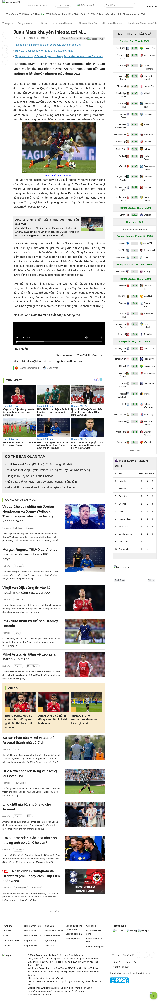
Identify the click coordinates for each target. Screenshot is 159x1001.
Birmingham (21, 887)
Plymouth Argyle (121, 178)
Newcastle (19, 783)
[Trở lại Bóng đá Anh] (5, 62)
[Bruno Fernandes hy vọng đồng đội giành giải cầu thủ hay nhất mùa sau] (20, 702)
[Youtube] (152, 955)
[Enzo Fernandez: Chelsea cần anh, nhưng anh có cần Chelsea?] (85, 848)
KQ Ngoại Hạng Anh (88, 23)
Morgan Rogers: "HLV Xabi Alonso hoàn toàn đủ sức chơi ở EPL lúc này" (29, 554)
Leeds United (147, 199)
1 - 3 (135, 359)
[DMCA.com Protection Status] (119, 982)
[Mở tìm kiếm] (133, 5)
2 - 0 (135, 296)
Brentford (36, 887)
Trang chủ (7, 925)
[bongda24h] (4, 14)
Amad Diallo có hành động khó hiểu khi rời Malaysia (52, 719)
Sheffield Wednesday (120, 126)
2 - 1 (134, 250)
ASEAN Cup (23, 14)
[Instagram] (145, 955)
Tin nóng (11, 14)
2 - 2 (134, 257)
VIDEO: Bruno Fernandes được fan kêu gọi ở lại (84, 719)
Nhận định (116, 14)
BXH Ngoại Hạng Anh (112, 23)
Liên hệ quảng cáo (95, 946)
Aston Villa (148, 243)
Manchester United (29, 368)
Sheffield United (148, 77)
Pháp (76, 14)
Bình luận (104, 14)
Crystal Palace (147, 305)
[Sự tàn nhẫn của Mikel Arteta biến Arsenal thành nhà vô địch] (85, 747)
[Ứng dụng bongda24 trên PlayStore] (132, 930)
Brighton (121, 243)
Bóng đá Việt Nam (32, 925)
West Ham (148, 134)
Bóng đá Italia (30, 945)
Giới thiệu (91, 925)
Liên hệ (116, 962)
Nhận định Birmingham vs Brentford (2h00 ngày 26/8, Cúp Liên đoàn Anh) (31, 876)
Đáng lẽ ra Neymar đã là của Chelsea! (30, 476)
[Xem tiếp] (134, 556)
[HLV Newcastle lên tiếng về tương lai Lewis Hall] (85, 781)
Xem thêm (54, 911)
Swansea (122, 421)
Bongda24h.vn (143, 973)
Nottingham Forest (121, 199)
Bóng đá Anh (29, 930)
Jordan (31, 528)
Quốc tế (84, 14)
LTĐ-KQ (94, 14)
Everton (122, 303)
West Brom (120, 271)
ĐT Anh (45, 23)
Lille (29, 816)
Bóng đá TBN (30, 940)
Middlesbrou (149, 55)
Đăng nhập (151, 6)
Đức (70, 14)
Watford (122, 166)
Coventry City (148, 178)
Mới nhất (64, 5)
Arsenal (18, 666)
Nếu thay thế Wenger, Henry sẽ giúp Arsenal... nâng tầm (42, 481)
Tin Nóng (6, 930)
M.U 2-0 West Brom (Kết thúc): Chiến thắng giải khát (39, 464)
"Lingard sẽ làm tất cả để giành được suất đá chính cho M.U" (48, 44)
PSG (17, 633)
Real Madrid (32, 666)
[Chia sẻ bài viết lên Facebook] (5, 34)
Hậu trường (50, 940)
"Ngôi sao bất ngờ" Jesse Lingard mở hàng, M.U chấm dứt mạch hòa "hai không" (59, 56)
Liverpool (19, 599)
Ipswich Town (122, 115)
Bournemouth (149, 250)
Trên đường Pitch (89, 5)
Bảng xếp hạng (72, 938)
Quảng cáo (131, 962)
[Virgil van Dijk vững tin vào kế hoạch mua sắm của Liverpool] (85, 597)
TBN (48, 14)
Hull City (147, 149)
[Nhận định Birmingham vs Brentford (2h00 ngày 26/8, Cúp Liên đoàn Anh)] (85, 881)
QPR (123, 404)
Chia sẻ (151, 580)
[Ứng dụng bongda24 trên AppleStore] (143, 930)
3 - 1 (134, 271)
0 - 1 (135, 324)
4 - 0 (134, 243)
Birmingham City (120, 189)
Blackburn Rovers (121, 77)
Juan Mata (52, 368)
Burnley (146, 271)
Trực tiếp (6, 945)
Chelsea (18, 528)
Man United (149, 296)
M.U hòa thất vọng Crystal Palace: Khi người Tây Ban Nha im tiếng (48, 470)
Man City (121, 250)
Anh (43, 14)
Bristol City (149, 348)
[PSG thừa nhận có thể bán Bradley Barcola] (85, 631)
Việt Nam (35, 14)
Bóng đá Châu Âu (32, 935)
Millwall (147, 93)
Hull (121, 511)
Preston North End (121, 395)
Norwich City (149, 48)
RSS (112, 955)
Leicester (148, 114)
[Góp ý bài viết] (5, 55)
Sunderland (149, 313)
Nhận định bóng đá (53, 930)
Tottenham (148, 334)
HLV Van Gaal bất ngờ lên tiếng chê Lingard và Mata (44, 50)
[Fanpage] (138, 955)
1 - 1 (135, 442)
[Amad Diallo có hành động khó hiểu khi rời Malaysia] (53, 702)
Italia (64, 14)
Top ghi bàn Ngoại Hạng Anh (142, 23)
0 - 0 (135, 404)
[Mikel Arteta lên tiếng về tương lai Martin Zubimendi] (85, 664)
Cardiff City (121, 48)
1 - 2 (135, 432)
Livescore (49, 945)
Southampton (120, 134)
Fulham (122, 215)
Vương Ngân (64, 355)
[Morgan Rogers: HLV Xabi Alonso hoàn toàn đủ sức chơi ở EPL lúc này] (85, 559)
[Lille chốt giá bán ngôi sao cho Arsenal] (85, 814)
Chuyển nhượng (131, 14)
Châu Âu (56, 14)
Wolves (147, 124)
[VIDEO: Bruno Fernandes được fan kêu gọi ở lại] (86, 702)
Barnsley (122, 65)
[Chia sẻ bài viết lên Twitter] (5, 41)
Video (144, 14)
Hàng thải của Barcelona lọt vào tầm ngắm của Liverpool (42, 487)
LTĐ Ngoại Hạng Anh (63, 23)
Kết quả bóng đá (73, 934)
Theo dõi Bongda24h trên (74, 38)
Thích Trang (120, 580)
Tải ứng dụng (119, 925)
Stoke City (121, 149)
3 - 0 (135, 286)
